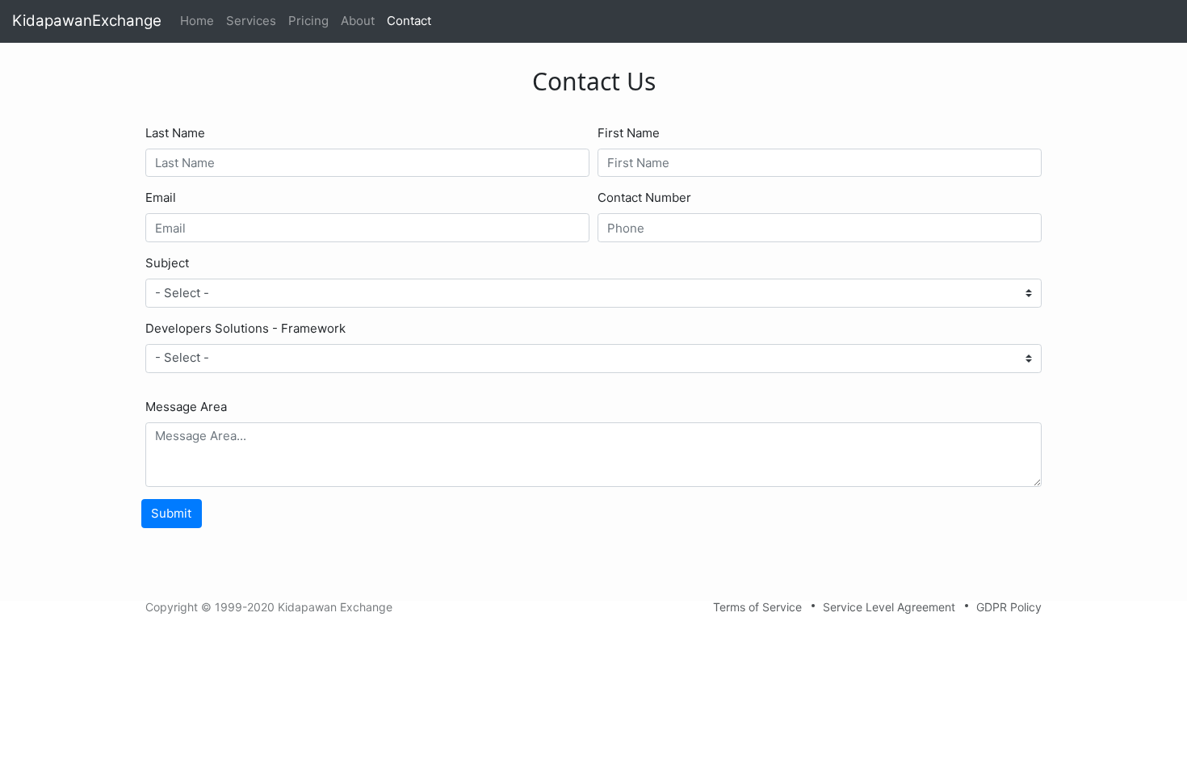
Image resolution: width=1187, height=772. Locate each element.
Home (200, 20)
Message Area (186, 406)
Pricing (308, 20)
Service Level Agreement (889, 607)
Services (251, 20)
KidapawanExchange (86, 20)
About (358, 20)
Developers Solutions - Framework (245, 328)
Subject (167, 263)
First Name (629, 133)
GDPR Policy (1009, 607)
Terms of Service (757, 607)
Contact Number (644, 197)
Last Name (175, 133)
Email (160, 197)
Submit (171, 513)
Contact (409, 20)
